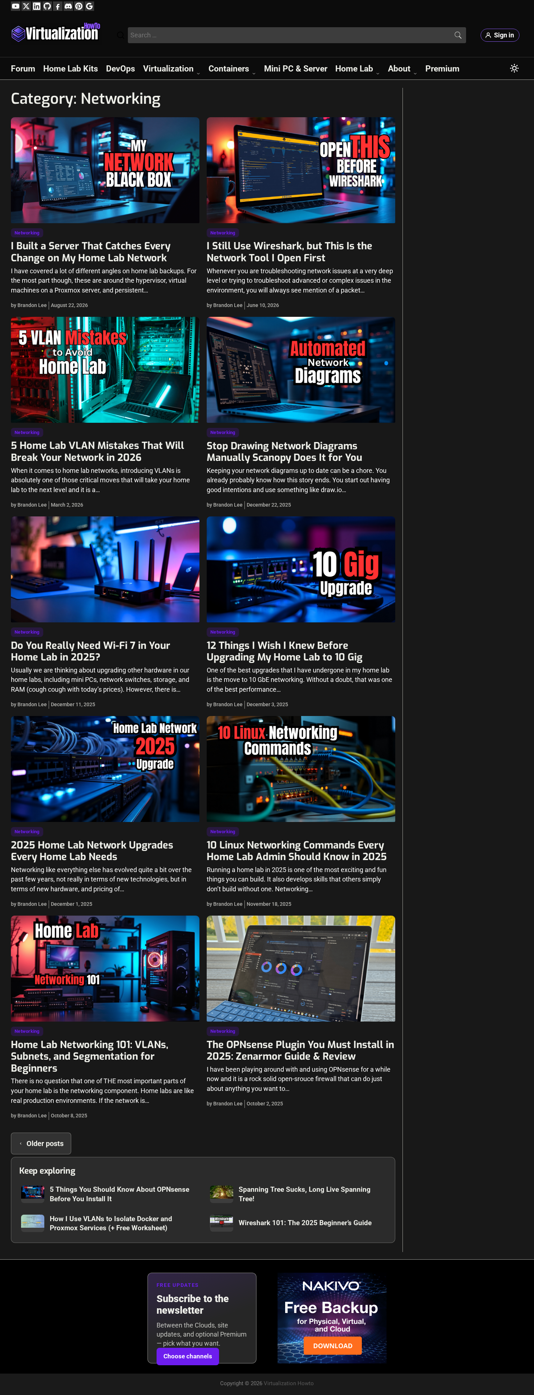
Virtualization (168, 69)
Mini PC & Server (295, 69)
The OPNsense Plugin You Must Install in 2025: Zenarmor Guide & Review (300, 1050)
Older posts (45, 1143)
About (399, 69)
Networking (27, 233)
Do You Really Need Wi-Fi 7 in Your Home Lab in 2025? (90, 651)
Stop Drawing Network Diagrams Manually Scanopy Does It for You (284, 452)
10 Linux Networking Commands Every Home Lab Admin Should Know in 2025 (297, 851)
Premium (442, 69)
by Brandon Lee (29, 305)
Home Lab (354, 69)
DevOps (120, 69)
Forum (23, 69)
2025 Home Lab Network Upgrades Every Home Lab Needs (92, 851)
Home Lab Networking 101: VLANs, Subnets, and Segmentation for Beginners (89, 1056)
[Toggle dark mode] (514, 68)
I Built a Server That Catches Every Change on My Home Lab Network (90, 252)
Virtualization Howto (289, 1383)
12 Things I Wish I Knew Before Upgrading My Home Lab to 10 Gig (285, 651)
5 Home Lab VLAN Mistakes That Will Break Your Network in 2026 (97, 451)
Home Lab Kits (70, 69)
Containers (229, 69)
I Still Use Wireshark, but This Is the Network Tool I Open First (289, 252)
